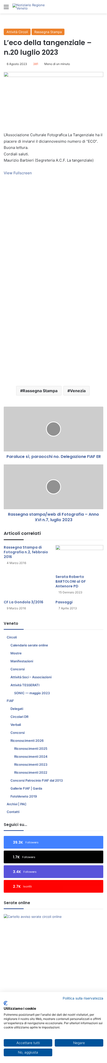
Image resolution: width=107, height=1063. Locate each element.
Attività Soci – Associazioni (31, 677)
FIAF (10, 701)
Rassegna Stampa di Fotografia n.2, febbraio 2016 (26, 552)
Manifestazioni (21, 661)
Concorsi (17, 669)
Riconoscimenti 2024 (31, 756)
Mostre (16, 653)
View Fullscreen (18, 173)
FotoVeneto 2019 (23, 796)
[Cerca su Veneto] (100, 8)
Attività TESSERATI (25, 685)
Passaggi (64, 602)
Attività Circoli (17, 32)
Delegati (16, 709)
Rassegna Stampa (48, 32)
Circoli (12, 637)
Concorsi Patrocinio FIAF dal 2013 (36, 780)
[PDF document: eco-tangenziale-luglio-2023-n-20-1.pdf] (53, 275)
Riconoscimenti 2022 (30, 772)
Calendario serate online (29, 645)
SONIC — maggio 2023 (32, 693)
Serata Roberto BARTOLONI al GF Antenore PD (70, 581)
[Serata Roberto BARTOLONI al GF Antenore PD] (79, 558)
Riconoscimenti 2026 (27, 741)
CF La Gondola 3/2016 (23, 602)
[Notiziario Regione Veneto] (32, 6)
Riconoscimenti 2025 (30, 748)
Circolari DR (19, 717)
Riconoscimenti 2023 (30, 764)
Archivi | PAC (17, 804)
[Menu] (6, 8)
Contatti (13, 812)
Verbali (15, 725)
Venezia (78, 390)
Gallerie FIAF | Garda (26, 788)
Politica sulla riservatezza (83, 998)
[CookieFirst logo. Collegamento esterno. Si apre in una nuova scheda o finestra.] (5, 1003)
